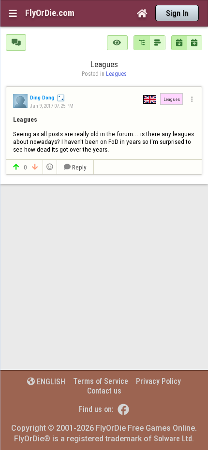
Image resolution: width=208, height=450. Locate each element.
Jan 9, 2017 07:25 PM (52, 106)
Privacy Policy (158, 381)
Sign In (177, 13)
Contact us (104, 390)
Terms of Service (100, 381)
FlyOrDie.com (49, 13)
